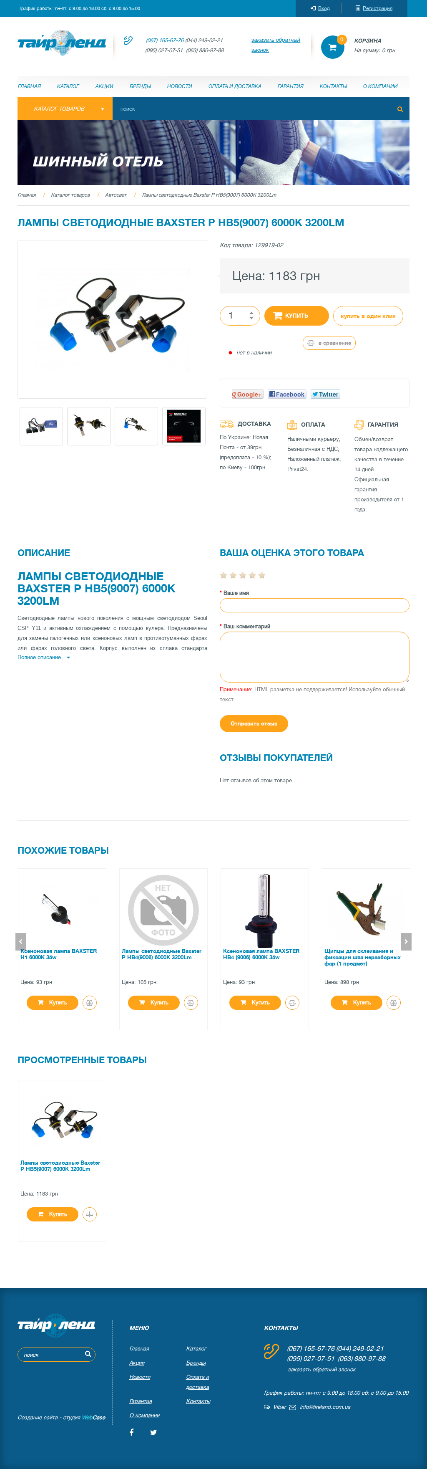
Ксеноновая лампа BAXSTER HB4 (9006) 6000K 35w (261, 954)
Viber (278, 1407)
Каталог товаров (70, 195)
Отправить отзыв (254, 724)
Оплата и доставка (234, 86)
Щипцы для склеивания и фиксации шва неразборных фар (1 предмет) (362, 957)
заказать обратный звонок (275, 45)
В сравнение (334, 343)
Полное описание (40, 657)
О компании (380, 86)
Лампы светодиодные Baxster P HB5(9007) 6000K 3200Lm (209, 195)
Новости (179, 86)
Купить (296, 316)
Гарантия (291, 86)
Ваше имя (236, 593)
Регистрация (377, 8)
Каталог (68, 86)
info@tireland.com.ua (325, 1407)
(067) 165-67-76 (164, 40)
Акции (104, 86)
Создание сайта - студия (61, 1417)
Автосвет (115, 195)
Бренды (140, 86)
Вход (324, 8)
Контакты (333, 86)
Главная (29, 86)
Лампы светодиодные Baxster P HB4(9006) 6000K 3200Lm (161, 954)
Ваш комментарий (247, 626)
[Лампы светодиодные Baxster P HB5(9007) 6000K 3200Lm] (112, 319)
